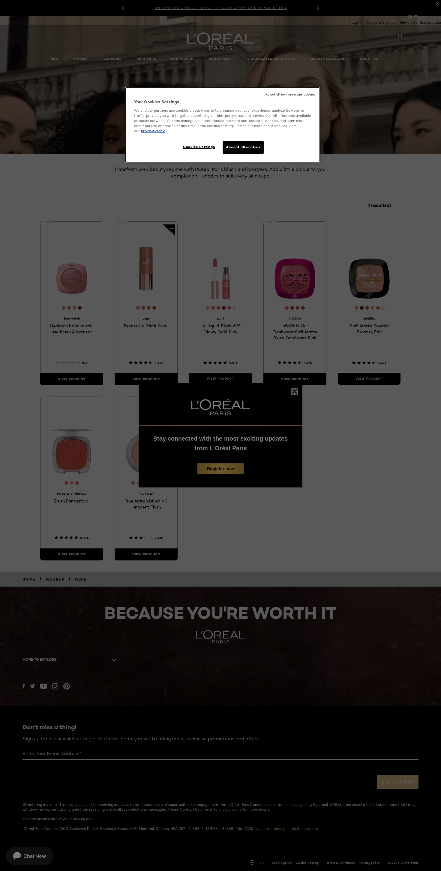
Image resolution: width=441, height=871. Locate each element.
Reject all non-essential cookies (291, 94)
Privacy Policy (153, 131)
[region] (222, 125)
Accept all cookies (243, 147)
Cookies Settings (199, 147)
